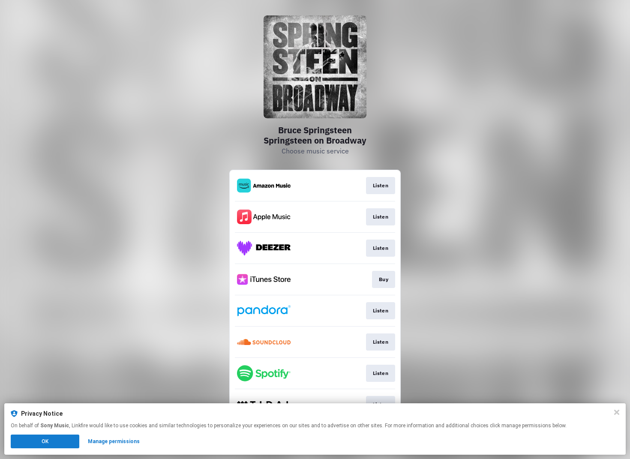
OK (45, 441)
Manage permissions (114, 441)
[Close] (617, 412)
